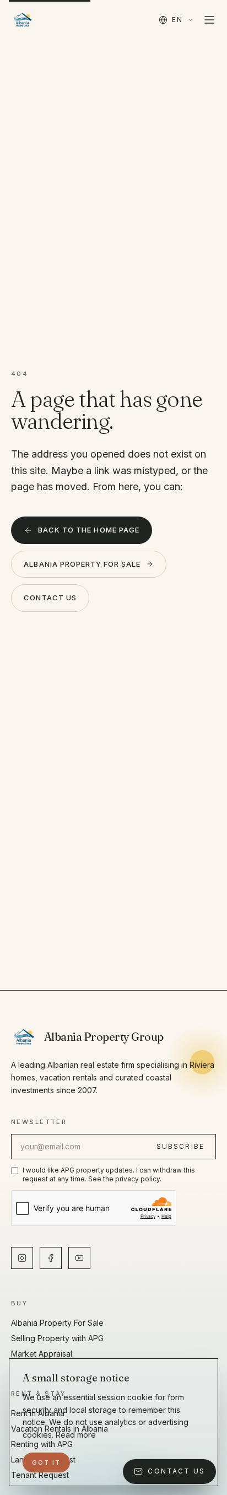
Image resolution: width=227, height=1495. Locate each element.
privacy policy (137, 1179)
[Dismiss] (194, 1462)
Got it (46, 1462)
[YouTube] (79, 1258)
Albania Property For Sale (82, 564)
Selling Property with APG (57, 1338)
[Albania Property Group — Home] (23, 20)
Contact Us (50, 597)
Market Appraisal (41, 1353)
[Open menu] (209, 20)
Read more (76, 1434)
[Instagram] (22, 1258)
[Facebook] (51, 1258)
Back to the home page (88, 529)
